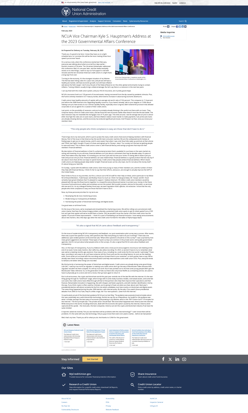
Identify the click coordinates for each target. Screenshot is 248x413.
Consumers (117, 21)
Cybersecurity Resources (138, 21)
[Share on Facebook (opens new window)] (177, 26)
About (64, 21)
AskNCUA (153, 398)
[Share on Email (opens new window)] (185, 26)
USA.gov (153, 406)
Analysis (93, 21)
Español (174, 3)
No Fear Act (66, 406)
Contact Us (182, 3)
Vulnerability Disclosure (70, 410)
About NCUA (66, 398)
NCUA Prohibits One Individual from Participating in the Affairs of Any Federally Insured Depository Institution (141, 332)
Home (65, 26)
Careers (64, 402)
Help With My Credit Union (162, 2)
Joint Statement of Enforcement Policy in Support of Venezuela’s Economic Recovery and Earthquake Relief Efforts (119, 332)
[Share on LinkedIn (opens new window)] (182, 26)
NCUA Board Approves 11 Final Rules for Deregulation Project (96, 331)
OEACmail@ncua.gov (169, 36)
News (125, 21)
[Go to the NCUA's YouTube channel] (184, 359)
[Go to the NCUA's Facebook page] (163, 359)
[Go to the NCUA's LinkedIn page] (177, 359)
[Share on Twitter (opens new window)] (180, 26)
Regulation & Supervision (78, 21)
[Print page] (168, 26)
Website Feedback (112, 410)
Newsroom (72, 26)
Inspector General (156, 402)
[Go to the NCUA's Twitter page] (170, 359)
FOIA (107, 402)
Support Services (104, 21)
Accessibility (110, 398)
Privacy (108, 406)
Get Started (92, 359)
